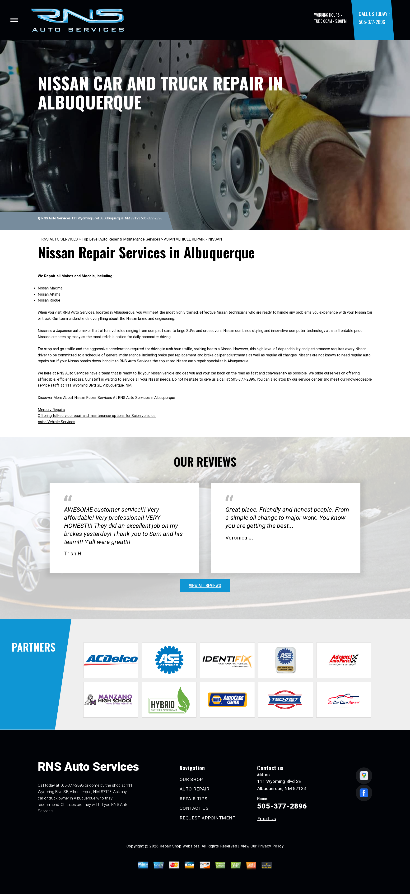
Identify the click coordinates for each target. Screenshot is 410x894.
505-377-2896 (372, 21)
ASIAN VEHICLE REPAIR (184, 239)
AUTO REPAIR (194, 789)
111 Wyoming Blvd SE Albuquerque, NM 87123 (105, 218)
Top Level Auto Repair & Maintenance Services (121, 239)
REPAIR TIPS (193, 798)
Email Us (266, 818)
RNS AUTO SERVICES (59, 239)
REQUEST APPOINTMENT (207, 818)
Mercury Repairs (51, 409)
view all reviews (205, 585)
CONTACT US (194, 808)
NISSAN (215, 239)
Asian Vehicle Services (56, 422)
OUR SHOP (191, 779)
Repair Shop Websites (180, 846)
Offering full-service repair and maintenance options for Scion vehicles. (97, 415)
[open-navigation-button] (14, 20)
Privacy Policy (271, 846)
